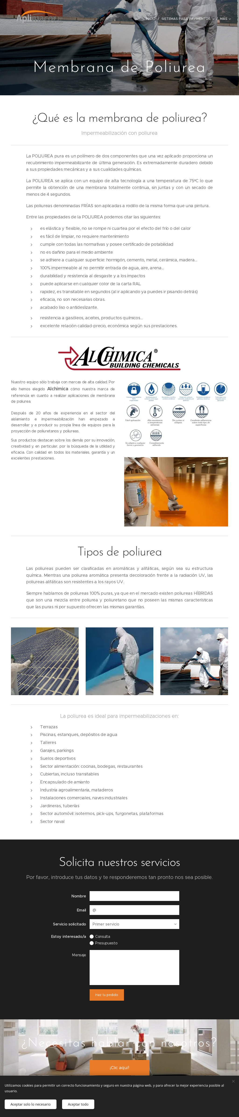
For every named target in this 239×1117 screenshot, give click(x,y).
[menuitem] (152, 19)
